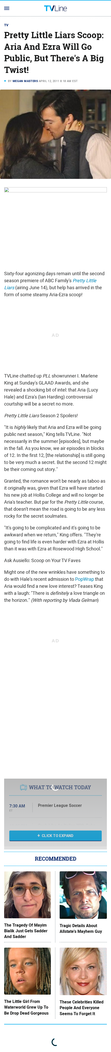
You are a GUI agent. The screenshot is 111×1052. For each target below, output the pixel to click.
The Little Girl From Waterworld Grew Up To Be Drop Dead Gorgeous (26, 1007)
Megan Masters (25, 81)
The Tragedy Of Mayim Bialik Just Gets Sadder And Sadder (25, 931)
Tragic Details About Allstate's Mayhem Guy (81, 928)
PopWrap (84, 579)
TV (6, 25)
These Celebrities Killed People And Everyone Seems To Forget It (82, 1008)
